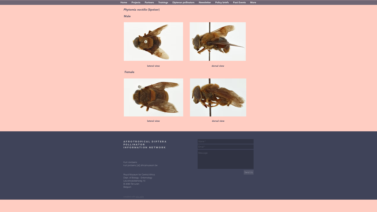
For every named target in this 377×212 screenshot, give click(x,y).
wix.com (140, 196)
